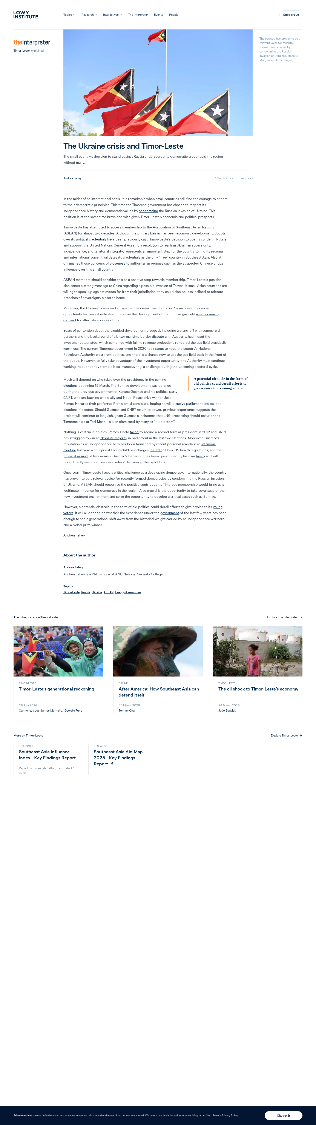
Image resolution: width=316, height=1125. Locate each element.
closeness (117, 263)
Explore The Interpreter (282, 617)
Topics (67, 15)
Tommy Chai (127, 710)
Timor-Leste (22, 50)
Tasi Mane (98, 421)
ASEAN (109, 592)
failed (134, 432)
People (173, 15)
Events (158, 15)
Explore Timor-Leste (284, 735)
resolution (151, 245)
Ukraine (97, 592)
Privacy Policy (230, 1115)
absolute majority (113, 438)
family (200, 456)
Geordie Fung (73, 710)
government (169, 513)
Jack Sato (63, 768)
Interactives (111, 15)
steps (159, 348)
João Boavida (227, 710)
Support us (291, 15)
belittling (157, 450)
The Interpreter (138, 15)
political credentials (91, 239)
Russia (85, 592)
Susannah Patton (43, 768)
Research (87, 15)
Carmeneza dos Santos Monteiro (40, 710)
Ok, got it (283, 1115)
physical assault (75, 456)
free (163, 257)
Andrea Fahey (72, 178)
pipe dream (164, 421)
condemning (148, 211)
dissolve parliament (187, 403)
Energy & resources (128, 592)
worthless (71, 348)
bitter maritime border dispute (140, 336)
